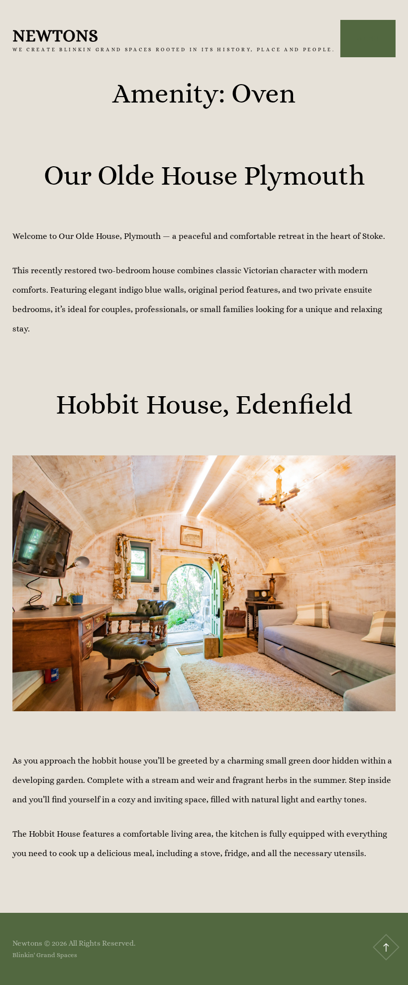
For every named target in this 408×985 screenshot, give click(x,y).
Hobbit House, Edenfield (204, 404)
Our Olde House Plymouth (204, 175)
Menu (368, 38)
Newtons (55, 35)
